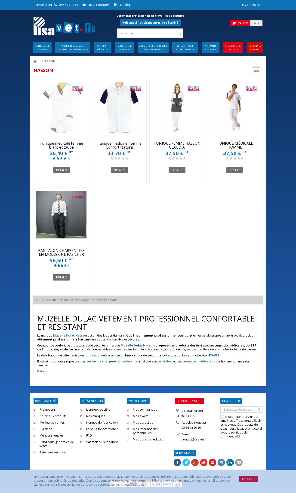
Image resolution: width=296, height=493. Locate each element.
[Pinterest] (212, 462)
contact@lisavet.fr (194, 439)
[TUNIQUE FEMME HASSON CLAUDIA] (177, 107)
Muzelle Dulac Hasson (138, 345)
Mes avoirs (140, 416)
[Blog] (239, 462)
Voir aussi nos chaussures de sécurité (150, 23)
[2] (57, 158)
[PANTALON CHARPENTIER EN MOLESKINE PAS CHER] (61, 215)
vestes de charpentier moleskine (111, 361)
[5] (68, 158)
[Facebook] (177, 462)
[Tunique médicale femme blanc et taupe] (61, 107)
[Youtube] (203, 462)
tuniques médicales (197, 361)
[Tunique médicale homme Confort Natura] (119, 107)
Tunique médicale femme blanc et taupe (61, 145)
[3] (61, 158)
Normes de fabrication (102, 422)
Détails (42, 371)
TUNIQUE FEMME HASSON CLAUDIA (177, 145)
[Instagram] (221, 462)
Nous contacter (98, 5)
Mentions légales (52, 435)
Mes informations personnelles (145, 431)
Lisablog (124, 5)
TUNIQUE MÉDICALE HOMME (235, 145)
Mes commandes (145, 410)
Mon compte (138, 401)
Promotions (48, 410)
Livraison (46, 429)
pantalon (165, 361)
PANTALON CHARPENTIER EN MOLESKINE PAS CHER (61, 252)
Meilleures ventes (52, 422)
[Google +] (195, 462)
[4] (65, 158)
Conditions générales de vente (57, 444)
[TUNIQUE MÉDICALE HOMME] (235, 107)
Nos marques (95, 416)
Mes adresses (143, 422)
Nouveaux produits (53, 416)
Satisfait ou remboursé (102, 442)
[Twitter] (186, 462)
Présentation (92, 401)
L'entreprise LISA (98, 410)
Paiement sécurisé (53, 452)
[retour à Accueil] (35, 61)
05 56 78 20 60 (68, 5)
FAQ (89, 435)
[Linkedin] (230, 462)
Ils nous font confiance (102, 429)
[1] (54, 158)
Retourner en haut (104, 300)
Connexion (252, 5)
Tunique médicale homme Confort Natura (119, 145)
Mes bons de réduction (149, 439)
